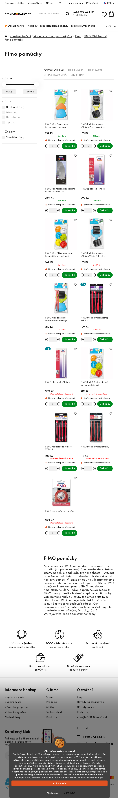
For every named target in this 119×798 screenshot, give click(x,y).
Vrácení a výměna (15, 712)
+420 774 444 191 (83, 12)
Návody (50, 3)
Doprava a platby (15, 697)
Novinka (13, 117)
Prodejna (51, 702)
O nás (49, 697)
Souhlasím (61, 783)
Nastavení (52, 792)
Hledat (68, 13)
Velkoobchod (54, 712)
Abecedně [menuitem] (77, 75)
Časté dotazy (12, 717)
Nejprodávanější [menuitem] (55, 75)
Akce (11, 112)
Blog (79, 697)
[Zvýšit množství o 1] (58, 146)
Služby (50, 707)
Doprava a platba (14, 3)
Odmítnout (69, 792)
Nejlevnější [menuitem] (76, 70)
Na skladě (14, 107)
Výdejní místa (13, 702)
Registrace (76, 4)
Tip (10, 122)
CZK (109, 3)
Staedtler (14, 138)
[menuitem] (15, 26)
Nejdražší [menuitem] (95, 70)
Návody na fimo (86, 707)
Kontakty (51, 717)
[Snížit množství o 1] (46, 146)
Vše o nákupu (35, 3)
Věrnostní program (16, 707)
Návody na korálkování (91, 702)
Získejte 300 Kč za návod (92, 717)
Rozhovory (83, 712)
